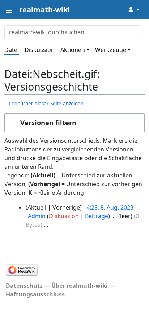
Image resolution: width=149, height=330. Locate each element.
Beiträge (96, 216)
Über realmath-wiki (79, 286)
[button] (74, 123)
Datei (11, 50)
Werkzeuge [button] (110, 50)
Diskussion (40, 50)
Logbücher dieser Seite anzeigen (46, 103)
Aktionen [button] (72, 50)
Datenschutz (24, 286)
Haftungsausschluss (35, 294)
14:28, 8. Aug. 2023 (108, 207)
